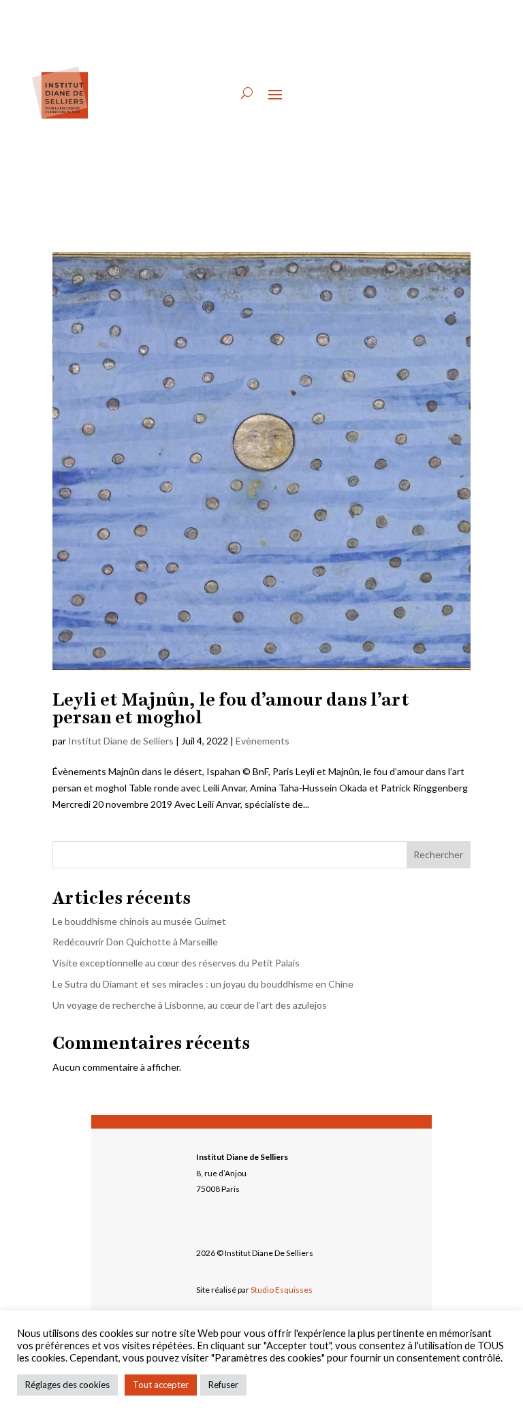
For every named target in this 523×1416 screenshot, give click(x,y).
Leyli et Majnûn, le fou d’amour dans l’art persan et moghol (230, 708)
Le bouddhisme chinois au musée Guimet (139, 921)
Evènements (262, 740)
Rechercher (438, 854)
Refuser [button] (223, 1384)
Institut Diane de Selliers (121, 740)
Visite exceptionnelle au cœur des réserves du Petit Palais (177, 963)
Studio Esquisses (282, 1290)
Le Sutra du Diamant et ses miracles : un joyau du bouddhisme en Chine (202, 984)
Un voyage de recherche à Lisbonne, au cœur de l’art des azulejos (189, 1005)
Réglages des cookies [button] (67, 1384)
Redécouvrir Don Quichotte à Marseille (135, 941)
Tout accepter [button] (161, 1384)
